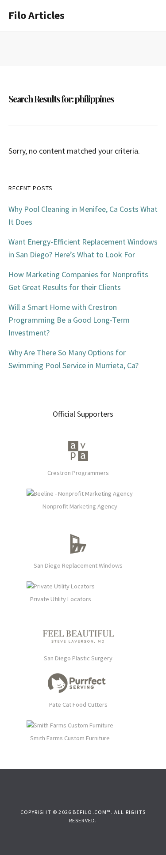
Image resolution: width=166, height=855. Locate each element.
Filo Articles (36, 15)
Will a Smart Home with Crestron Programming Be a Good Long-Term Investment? (69, 320)
